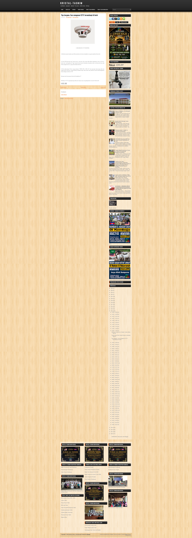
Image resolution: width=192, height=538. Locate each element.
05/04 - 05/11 (115, 389)
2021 (112, 296)
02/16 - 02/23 (115, 412)
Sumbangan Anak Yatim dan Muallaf (92, 530)
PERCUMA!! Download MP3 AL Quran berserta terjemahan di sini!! (122, 140)
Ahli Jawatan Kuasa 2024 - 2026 (68, 498)
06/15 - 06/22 (115, 377)
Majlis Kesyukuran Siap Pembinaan (69, 467)
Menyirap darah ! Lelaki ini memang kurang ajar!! (121, 131)
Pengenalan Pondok (89, 467)
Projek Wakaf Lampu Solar (90, 527)
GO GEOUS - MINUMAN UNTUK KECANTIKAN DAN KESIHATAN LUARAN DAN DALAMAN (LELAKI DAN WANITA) (123, 188)
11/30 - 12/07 (115, 320)
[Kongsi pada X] (64, 83)
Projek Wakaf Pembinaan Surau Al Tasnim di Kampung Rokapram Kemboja (122, 151)
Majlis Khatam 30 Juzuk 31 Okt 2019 (93, 474)
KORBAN (73, 9)
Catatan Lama (103, 87)
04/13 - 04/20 (115, 395)
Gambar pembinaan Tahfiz (67, 510)
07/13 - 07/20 (115, 369)
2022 (112, 294)
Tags (117, 22)
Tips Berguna (68, 17)
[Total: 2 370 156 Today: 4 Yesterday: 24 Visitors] (113, 206)
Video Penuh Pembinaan (66, 472)
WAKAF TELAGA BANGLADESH (103, 9)
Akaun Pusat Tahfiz (65, 502)
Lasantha (119, 534)
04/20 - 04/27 (115, 393)
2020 (112, 298)
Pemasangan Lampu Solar (90, 525)
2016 (112, 306)
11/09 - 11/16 (115, 326)
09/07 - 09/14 (115, 354)
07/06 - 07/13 (115, 371)
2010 (112, 433)
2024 (112, 290)
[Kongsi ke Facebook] (66, 83)
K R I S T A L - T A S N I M (71, 3)
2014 (112, 310)
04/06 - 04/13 (115, 398)
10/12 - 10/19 (115, 344)
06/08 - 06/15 (115, 379)
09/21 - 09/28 (115, 350)
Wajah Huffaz (64, 517)
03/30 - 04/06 (115, 400)
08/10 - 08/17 (115, 363)
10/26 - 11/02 (115, 330)
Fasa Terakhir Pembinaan (90, 479)
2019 (112, 300)
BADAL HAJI (68, 9)
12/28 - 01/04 (115, 312)
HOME (62, 9)
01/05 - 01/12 (115, 424)
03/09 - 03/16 (115, 406)
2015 (112, 308)
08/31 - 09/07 (115, 357)
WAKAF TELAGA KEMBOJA (90, 9)
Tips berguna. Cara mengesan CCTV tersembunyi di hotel (79, 15)
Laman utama (83, 87)
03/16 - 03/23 (115, 404)
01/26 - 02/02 (115, 418)
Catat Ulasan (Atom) (68, 98)
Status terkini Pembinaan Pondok (92, 469)
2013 (112, 427)
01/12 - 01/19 (115, 422)
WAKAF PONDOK (81, 9)
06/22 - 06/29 (115, 375)
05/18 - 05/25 (115, 385)
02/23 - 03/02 (115, 410)
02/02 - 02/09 (115, 416)
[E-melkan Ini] (61, 83)
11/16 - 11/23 (115, 324)
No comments (75, 17)
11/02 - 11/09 (115, 328)
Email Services (128, 535)
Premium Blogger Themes (126, 534)
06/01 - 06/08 (115, 381)
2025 (112, 288)
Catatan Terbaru (63, 87)
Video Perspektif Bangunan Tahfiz (68, 507)
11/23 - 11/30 (115, 322)
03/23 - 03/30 (115, 402)
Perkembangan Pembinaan (67, 469)
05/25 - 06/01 (115, 383)
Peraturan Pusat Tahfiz (66, 514)
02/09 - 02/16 (115, 414)
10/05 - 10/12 (115, 346)
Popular (112, 22)
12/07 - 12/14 (115, 318)
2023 (112, 292)
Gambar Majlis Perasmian (66, 512)
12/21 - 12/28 (115, 314)
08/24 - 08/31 (115, 359)
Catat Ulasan (64, 94)
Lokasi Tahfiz (64, 500)
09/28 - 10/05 (115, 348)
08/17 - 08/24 (115, 361)
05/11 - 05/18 (115, 387)
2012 (112, 429)
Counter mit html (112, 208)
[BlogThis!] (63, 83)
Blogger (126, 436)
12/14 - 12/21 (115, 316)
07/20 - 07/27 (115, 367)
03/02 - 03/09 (115, 408)
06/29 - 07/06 (115, 373)
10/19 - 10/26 (115, 342)
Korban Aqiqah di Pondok (90, 476)
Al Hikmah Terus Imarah (113, 469)
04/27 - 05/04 (115, 391)
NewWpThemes (107, 534)
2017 (112, 304)
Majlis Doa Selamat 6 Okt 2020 (91, 472)
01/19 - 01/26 (115, 420)
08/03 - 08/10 (115, 365)
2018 (112, 302)
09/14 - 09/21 (115, 352)
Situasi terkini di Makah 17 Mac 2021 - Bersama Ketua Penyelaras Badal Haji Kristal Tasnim (123, 176)
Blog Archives (124, 22)
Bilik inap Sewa (64, 505)
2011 (112, 431)
